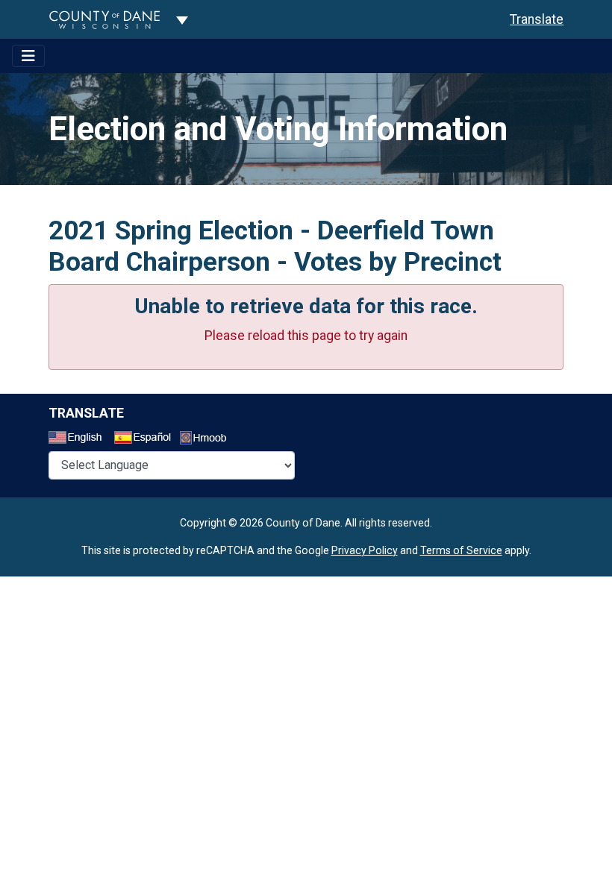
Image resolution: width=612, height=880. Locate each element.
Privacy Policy (364, 550)
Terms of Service (461, 550)
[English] (80, 439)
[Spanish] (145, 439)
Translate (536, 19)
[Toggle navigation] (28, 56)
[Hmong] (208, 439)
